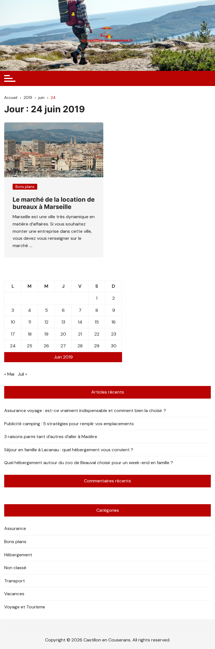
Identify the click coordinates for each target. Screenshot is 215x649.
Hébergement (18, 555)
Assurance (15, 528)
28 (80, 346)
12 (46, 322)
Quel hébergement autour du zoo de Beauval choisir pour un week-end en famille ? (88, 463)
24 (13, 346)
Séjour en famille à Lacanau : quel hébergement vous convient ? (68, 450)
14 (80, 322)
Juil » (22, 374)
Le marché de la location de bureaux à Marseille (54, 203)
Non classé (15, 568)
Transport (14, 581)
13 (63, 322)
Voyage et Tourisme (24, 607)
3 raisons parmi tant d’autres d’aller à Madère (50, 436)
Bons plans (24, 186)
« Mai (9, 374)
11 (29, 322)
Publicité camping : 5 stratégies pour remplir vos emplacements (69, 424)
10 (13, 322)
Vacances (14, 594)
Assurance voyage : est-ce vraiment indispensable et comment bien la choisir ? (85, 410)
